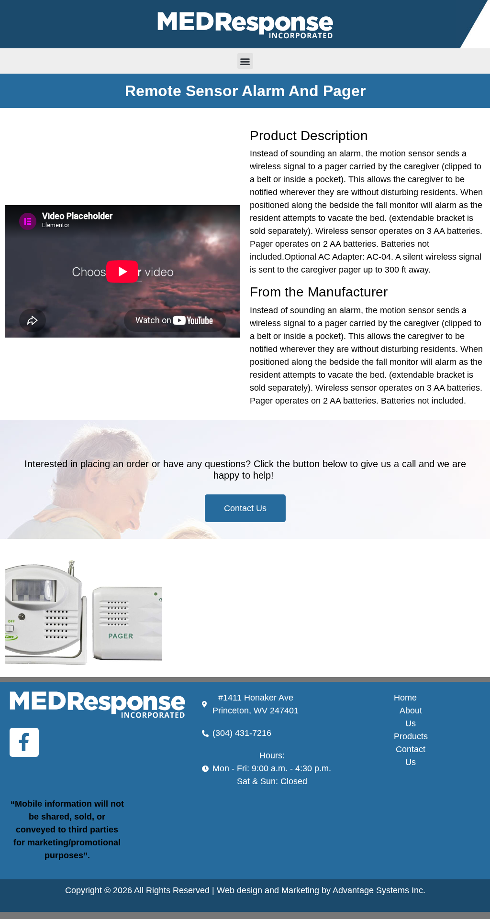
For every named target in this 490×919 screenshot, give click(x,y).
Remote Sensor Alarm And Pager (245, 90)
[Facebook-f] (24, 742)
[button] (245, 61)
